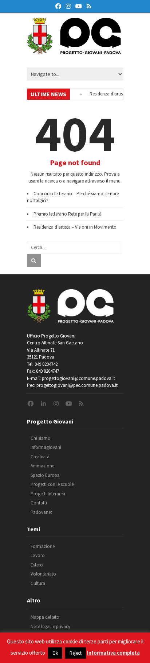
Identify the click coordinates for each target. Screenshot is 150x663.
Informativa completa (113, 652)
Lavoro (38, 555)
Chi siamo (41, 438)
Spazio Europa (45, 475)
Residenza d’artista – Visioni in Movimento (75, 227)
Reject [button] (76, 653)
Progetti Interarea (48, 494)
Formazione (43, 546)
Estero (37, 565)
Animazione (42, 466)
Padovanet (41, 512)
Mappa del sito (45, 617)
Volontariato (43, 574)
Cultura (38, 583)
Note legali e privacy (50, 626)
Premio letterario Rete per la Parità (67, 214)
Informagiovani (46, 447)
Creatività (40, 457)
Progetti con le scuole (52, 484)
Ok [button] (55, 653)
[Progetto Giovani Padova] (74, 50)
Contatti (39, 503)
